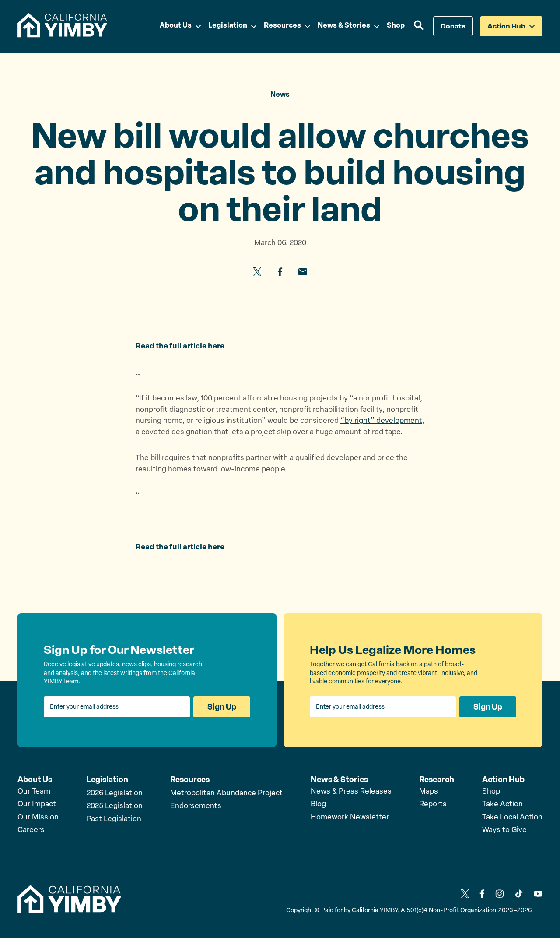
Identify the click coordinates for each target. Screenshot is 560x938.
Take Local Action (512, 817)
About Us (35, 779)
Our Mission (38, 817)
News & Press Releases (351, 791)
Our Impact (37, 804)
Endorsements (195, 806)
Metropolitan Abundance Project (226, 793)
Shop (491, 791)
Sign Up (221, 707)
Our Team (34, 791)
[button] (419, 26)
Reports (433, 804)
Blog (318, 804)
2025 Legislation (115, 806)
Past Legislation (114, 819)
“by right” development (381, 421)
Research (436, 779)
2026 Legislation (115, 793)
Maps (428, 791)
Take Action (502, 804)
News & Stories (339, 779)
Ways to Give (504, 830)
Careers (31, 830)
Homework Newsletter (350, 817)
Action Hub (503, 779)
